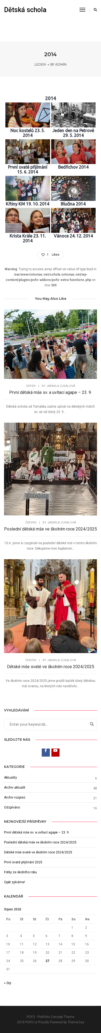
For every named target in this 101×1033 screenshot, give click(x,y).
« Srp (7, 983)
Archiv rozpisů (14, 797)
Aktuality (10, 777)
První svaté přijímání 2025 (23, 862)
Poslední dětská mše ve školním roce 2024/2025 (50, 529)
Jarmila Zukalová (60, 386)
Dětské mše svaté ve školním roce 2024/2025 (50, 666)
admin (61, 64)
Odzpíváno (12, 807)
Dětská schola (25, 10)
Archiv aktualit (14, 787)
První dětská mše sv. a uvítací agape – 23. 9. (50, 392)
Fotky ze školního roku (20, 872)
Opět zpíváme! (14, 882)
